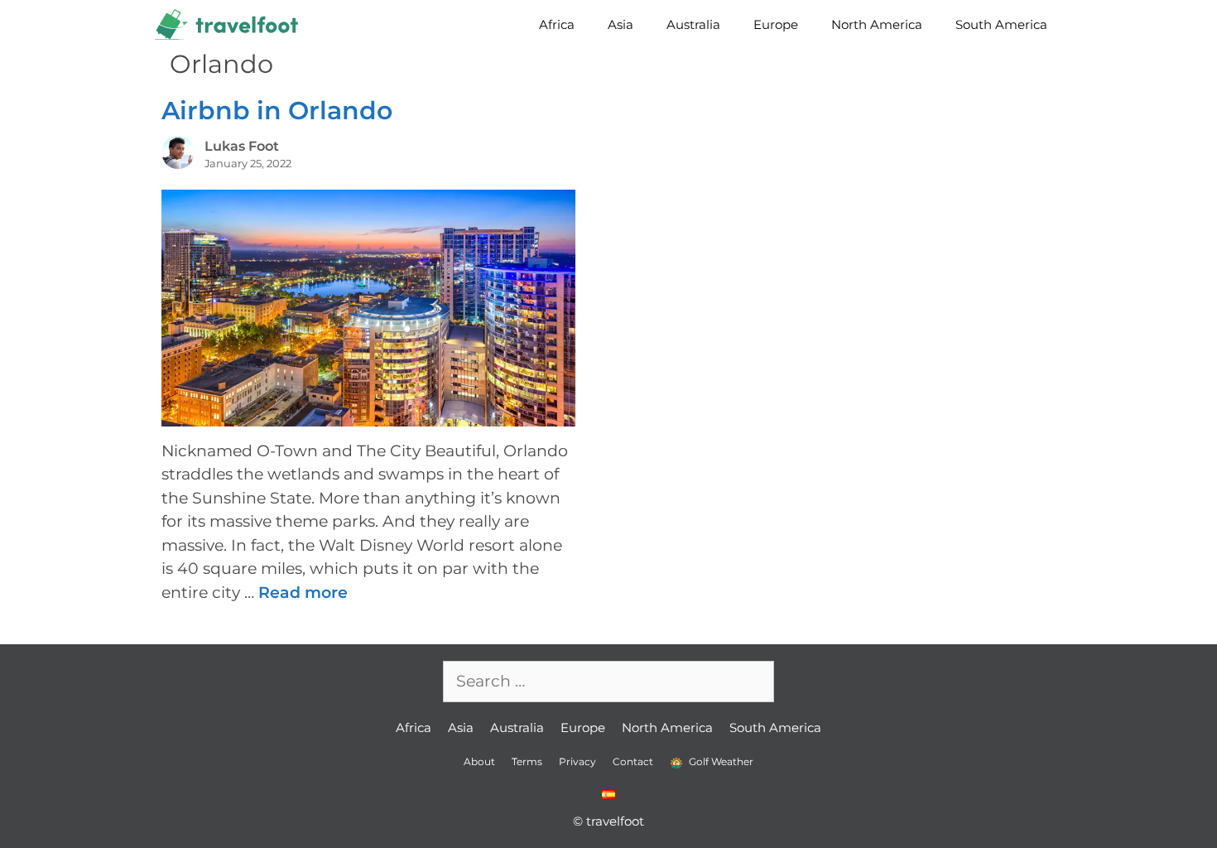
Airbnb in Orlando (276, 110)
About (479, 761)
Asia (620, 24)
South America (1001, 24)
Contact (633, 761)
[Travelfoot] (230, 25)
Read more (303, 592)
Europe (775, 24)
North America (876, 24)
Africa (557, 24)
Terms (527, 761)
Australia (693, 24)
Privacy (577, 761)
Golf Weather (719, 761)
